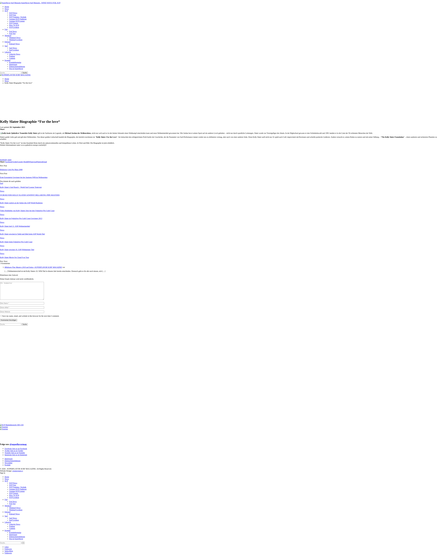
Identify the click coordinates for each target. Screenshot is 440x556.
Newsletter (8, 463)
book (2, 160)
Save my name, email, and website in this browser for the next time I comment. (30, 316)
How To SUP (14, 25)
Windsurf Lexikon (15, 40)
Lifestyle (8, 52)
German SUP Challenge (18, 19)
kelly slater (7, 160)
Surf (6, 46)
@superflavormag (18, 444)
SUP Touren (13, 23)
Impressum (13, 64)
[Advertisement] (55, 100)
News (7, 9)
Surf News (13, 48)
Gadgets (12, 58)
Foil (6, 29)
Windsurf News (15, 38)
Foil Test (12, 34)
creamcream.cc (17, 471)
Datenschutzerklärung (17, 67)
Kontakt (7, 60)
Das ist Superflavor (16, 69)
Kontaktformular (15, 62)
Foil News (13, 31)
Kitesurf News (14, 44)
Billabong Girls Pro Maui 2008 (11, 170)
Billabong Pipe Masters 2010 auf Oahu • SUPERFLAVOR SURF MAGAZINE (33, 267)
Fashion (12, 56)
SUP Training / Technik (17, 17)
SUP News (13, 13)
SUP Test (12, 15)
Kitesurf (7, 42)
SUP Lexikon (14, 27)
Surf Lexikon (14, 50)
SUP (6, 11)
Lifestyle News (14, 54)
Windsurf (8, 36)
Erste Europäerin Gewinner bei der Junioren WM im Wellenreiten (23, 177)
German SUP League (17, 21)
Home (7, 7)
